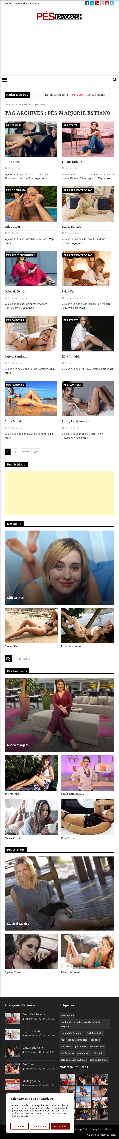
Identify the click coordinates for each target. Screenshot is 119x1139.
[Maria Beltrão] (88, 204)
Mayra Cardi (12, 838)
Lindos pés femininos (72, 1033)
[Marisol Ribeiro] (59, 893)
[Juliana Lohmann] (87, 625)
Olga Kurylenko (50, 94)
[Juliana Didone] (88, 139)
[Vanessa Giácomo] (83, 1114)
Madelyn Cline (31, 1081)
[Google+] (97, 3)
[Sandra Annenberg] (87, 773)
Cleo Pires (67, 838)
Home (8, 3)
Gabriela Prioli (15, 291)
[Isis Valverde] (67, 1091)
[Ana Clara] (12, 1068)
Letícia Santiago (16, 356)
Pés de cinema (16, 190)
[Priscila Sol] (83, 1091)
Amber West (12, 646)
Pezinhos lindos (94, 1033)
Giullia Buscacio (87, 94)
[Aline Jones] (31, 139)
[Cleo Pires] (87, 817)
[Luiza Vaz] (88, 268)
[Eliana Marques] (59, 715)
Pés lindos (99, 1053)
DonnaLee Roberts (33, 1014)
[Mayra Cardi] (31, 817)
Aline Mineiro (14, 421)
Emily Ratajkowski (75, 421)
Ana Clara (28, 1064)
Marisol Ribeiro (18, 923)
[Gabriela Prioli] (31, 268)
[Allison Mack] (59, 568)
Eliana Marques (18, 745)
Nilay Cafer (12, 226)
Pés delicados (97, 1046)
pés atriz (95, 1039)
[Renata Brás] (100, 1091)
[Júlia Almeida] (88, 333)
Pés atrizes (14, 125)
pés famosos (83, 1053)
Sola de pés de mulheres (74, 1059)
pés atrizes (66, 1046)
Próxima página (30, 451)
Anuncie (34, 3)
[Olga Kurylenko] (12, 1034)
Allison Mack (16, 597)
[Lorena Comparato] (83, 1102)
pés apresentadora (77, 1039)
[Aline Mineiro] (31, 398)
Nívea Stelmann (71, 972)
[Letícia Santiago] (31, 333)
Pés (62, 1039)
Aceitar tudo (60, 1126)
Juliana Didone (72, 162)
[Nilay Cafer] (31, 204)
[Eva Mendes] (31, 773)
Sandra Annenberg (72, 793)
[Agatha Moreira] (31, 951)
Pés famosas (15, 320)
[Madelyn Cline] (12, 1084)
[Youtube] (107, 3)
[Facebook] (87, 3)
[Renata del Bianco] (100, 1102)
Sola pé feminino (99, 1059)
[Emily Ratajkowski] (88, 398)
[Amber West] (31, 625)
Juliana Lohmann (71, 646)
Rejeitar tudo (39, 1126)
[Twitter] (92, 3)
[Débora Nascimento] (100, 1114)
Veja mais (41, 178)
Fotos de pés (67, 1015)
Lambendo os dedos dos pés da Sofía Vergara (80, 1024)
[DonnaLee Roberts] (12, 1018)
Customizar (19, 1126)
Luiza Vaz (68, 291)
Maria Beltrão (71, 226)
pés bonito (81, 1046)
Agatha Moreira (14, 972)
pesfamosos (31, 1018)
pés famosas (67, 1053)
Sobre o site (20, 3)
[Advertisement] (63, 50)
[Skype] (112, 3)
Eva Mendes (12, 793)
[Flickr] (102, 3)
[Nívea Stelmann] (87, 951)
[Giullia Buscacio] (12, 1051)
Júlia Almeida (71, 356)
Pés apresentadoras (77, 190)
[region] (40, 1113)
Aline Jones (12, 162)
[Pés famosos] (59, 17)
